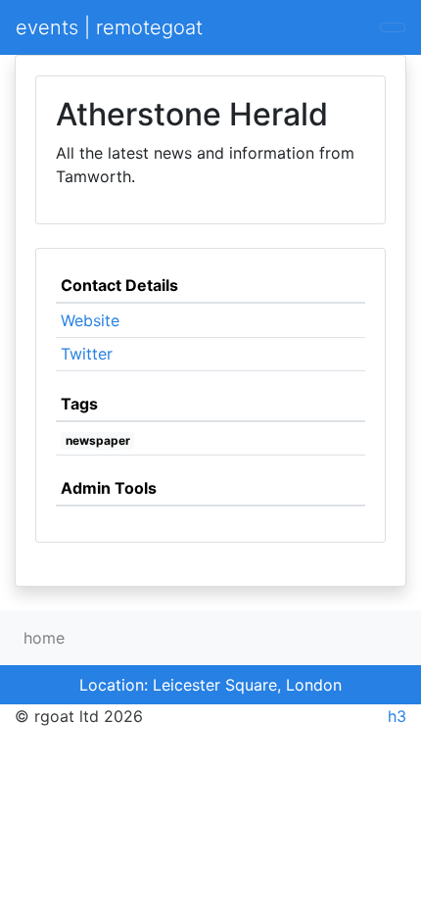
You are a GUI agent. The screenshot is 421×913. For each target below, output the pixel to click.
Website (90, 320)
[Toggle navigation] (392, 27)
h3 (397, 716)
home (44, 638)
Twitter (87, 353)
